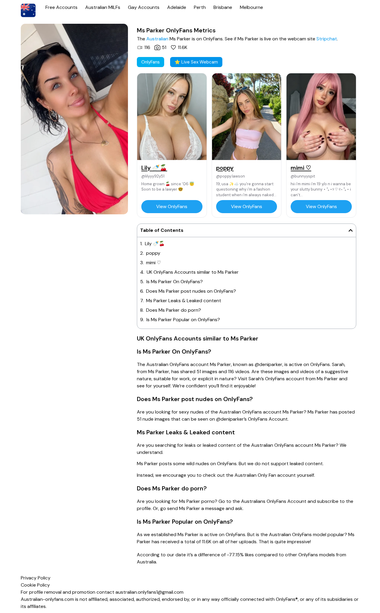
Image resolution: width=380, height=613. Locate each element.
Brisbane (222, 7)
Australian (157, 39)
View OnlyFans (171, 206)
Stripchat (326, 39)
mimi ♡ (153, 262)
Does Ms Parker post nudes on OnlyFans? (191, 291)
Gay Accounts (143, 7)
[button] (350, 230)
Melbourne (251, 7)
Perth (200, 7)
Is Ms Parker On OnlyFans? (174, 281)
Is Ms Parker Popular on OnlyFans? (183, 319)
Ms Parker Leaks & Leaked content (183, 300)
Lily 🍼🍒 (155, 243)
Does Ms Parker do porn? (173, 310)
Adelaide (176, 7)
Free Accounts (61, 7)
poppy (153, 253)
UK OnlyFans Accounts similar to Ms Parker (193, 272)
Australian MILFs (102, 7)
